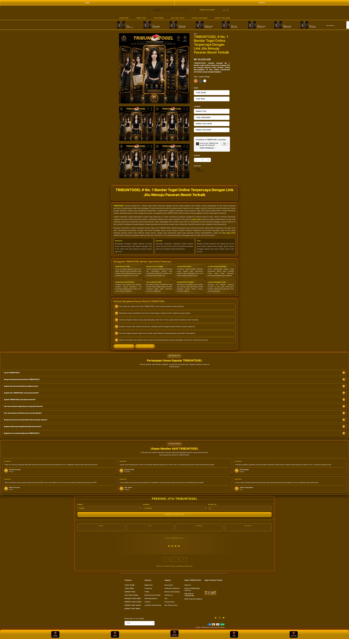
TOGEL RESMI (200, 99)
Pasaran (80, 504)
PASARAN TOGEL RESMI (199, 18)
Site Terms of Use (171, 605)
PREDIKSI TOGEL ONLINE (133, 602)
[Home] (127, 10)
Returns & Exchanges (172, 591)
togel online (196, 219)
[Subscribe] (153, 623)
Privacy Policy (169, 602)
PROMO (55, 636)
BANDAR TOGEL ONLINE (204, 124)
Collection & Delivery (172, 588)
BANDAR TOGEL (201, 111)
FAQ (166, 598)
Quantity (197, 155)
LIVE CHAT (293, 636)
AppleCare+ (149, 585)
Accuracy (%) (212, 504)
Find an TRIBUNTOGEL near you (192, 589)
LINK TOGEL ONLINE (177, 18)
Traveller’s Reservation (153, 605)
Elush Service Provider (153, 595)
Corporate (148, 588)
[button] (124, 18)
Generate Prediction (174, 514)
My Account (169, 585)
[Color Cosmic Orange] (195, 81)
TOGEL (147, 591)
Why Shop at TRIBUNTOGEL (189, 594)
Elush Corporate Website (193, 599)
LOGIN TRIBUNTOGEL (145, 346)
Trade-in (148, 602)
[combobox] (169, 10)
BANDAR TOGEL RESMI (222, 18)
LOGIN (87, 3)
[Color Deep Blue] (200, 80)
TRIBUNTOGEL (124, 18)
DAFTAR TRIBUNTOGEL (124, 346)
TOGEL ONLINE (158, 18)
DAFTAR (262, 3)
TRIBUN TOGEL (141, 18)
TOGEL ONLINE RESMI (203, 117)
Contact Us (169, 595)
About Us (187, 585)
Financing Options (151, 598)
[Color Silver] (204, 80)
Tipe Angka (146, 504)
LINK (234, 636)
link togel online (229, 233)
